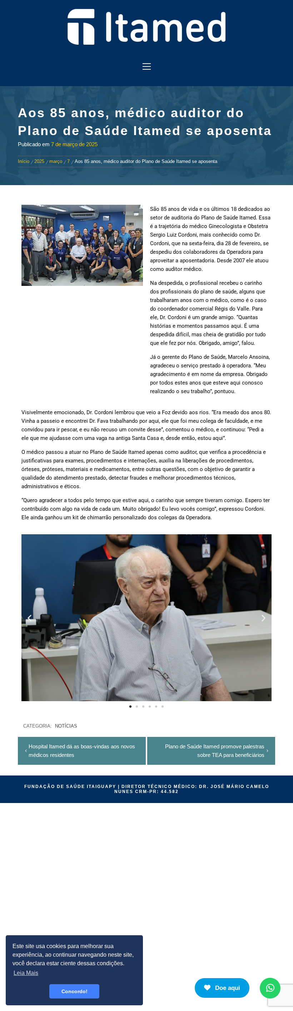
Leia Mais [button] (26, 973)
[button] (29, 617)
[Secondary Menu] (146, 66)
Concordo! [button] (74, 991)
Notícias (66, 726)
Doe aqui (226, 988)
